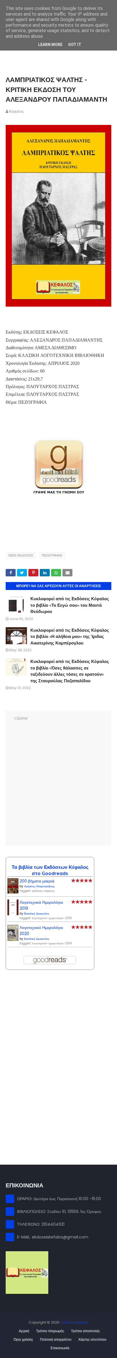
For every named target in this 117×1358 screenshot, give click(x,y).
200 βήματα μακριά (37, 881)
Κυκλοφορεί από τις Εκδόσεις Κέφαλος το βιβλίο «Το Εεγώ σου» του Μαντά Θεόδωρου (69, 605)
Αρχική (24, 1330)
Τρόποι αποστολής (85, 1330)
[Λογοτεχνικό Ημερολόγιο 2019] (12, 914)
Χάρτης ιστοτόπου (92, 1339)
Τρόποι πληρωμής (50, 1330)
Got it (74, 44)
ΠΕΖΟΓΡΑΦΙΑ (52, 555)
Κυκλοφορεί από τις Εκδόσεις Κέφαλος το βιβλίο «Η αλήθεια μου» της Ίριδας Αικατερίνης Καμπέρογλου (69, 636)
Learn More (50, 44)
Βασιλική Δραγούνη (36, 913)
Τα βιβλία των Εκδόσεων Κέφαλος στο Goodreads (50, 870)
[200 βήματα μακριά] (12, 892)
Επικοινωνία (60, 1348)
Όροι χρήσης (23, 1339)
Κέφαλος (16, 111)
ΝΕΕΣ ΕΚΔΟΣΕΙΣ (21, 555)
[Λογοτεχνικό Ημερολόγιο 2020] (12, 939)
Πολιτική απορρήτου (56, 1339)
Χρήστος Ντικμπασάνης (39, 886)
